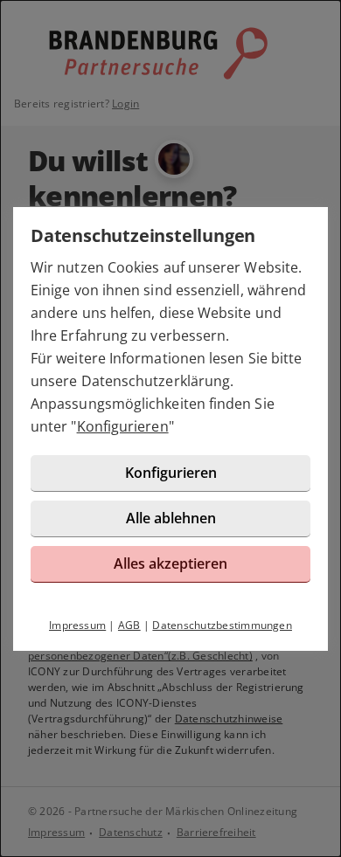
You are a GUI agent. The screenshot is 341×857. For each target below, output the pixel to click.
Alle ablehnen (171, 518)
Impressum (77, 625)
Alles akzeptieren (170, 563)
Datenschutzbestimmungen (222, 625)
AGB (129, 625)
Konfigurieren (123, 426)
